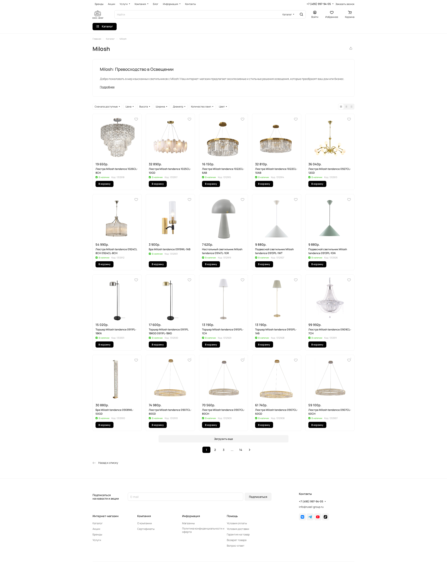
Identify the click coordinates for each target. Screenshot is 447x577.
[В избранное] (136, 119)
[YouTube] (317, 516)
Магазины (188, 523)
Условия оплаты (237, 523)
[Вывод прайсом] (351, 106)
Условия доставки (238, 529)
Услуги (97, 540)
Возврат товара (236, 540)
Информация (191, 516)
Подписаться (258, 497)
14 (240, 450)
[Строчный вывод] (346, 106)
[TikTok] (325, 516)
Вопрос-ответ (235, 545)
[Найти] (301, 14)
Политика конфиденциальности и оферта (203, 530)
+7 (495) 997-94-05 (319, 4)
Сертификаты (146, 529)
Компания (144, 516)
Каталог (98, 523)
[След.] (250, 450)
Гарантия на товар (238, 534)
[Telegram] (310, 516)
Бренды (97, 534)
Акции (96, 529)
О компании (144, 523)
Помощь (232, 516)
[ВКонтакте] (302, 516)
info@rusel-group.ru (311, 507)
